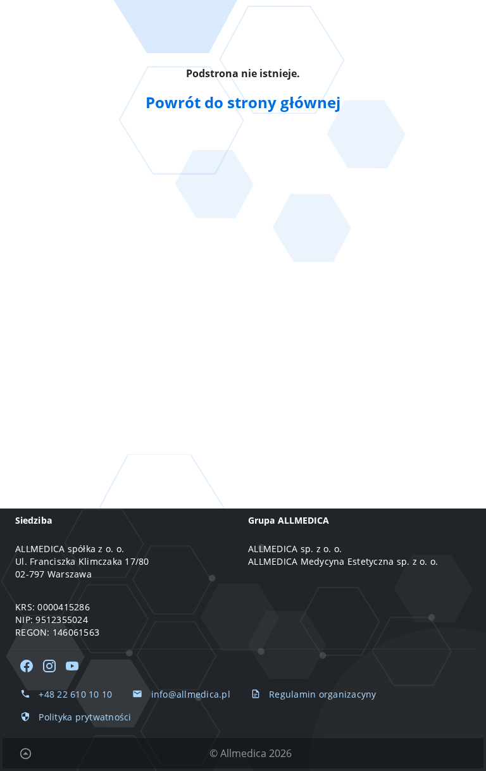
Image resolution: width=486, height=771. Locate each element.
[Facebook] (26, 666)
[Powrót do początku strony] (25, 753)
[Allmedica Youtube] (72, 666)
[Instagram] (49, 666)
